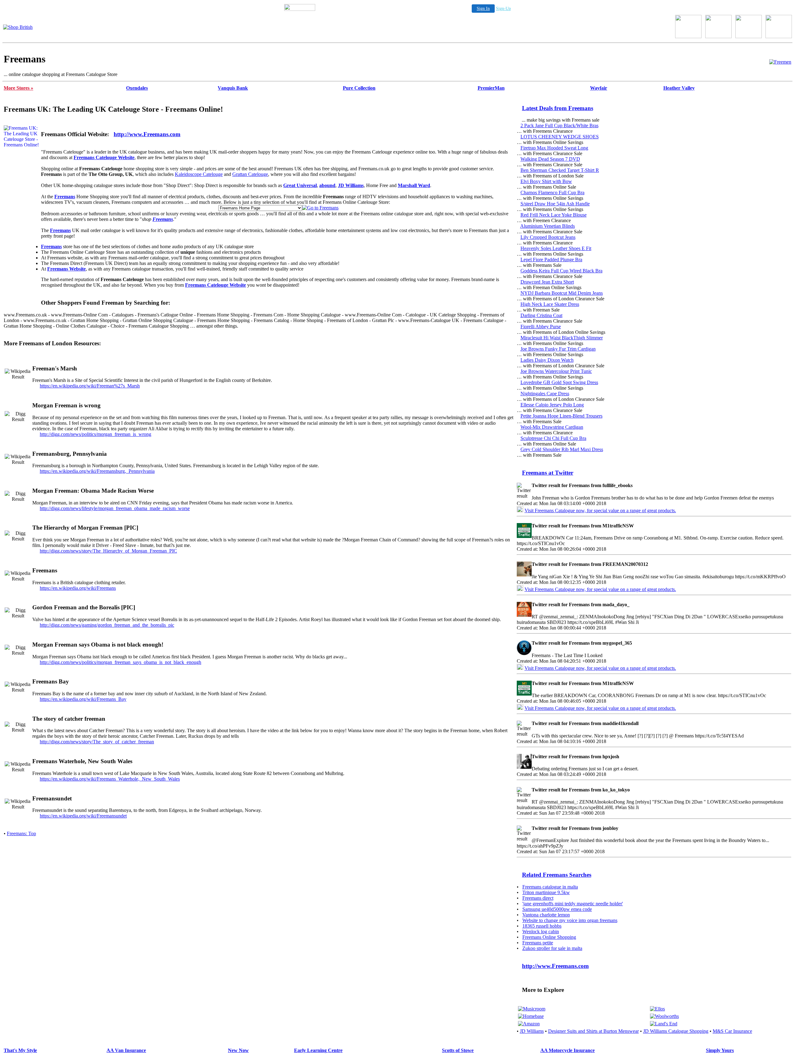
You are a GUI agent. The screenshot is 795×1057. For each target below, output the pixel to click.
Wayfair (598, 88)
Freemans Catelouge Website (104, 157)
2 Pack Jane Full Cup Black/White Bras (559, 125)
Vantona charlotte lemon (546, 914)
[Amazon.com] (529, 1023)
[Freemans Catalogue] (780, 62)
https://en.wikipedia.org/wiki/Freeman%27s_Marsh (90, 385)
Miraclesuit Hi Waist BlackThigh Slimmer (561, 337)
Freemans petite (537, 942)
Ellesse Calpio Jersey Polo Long (552, 404)
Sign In (483, 8)
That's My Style (20, 1050)
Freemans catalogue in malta (550, 886)
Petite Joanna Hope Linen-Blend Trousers (561, 416)
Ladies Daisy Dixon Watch (547, 360)
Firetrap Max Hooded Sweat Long (554, 147)
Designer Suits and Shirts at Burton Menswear (593, 1031)
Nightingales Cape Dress (544, 393)
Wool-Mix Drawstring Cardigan (551, 427)
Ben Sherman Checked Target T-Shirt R (559, 170)
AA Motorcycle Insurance (567, 1050)
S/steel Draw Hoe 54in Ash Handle (555, 203)
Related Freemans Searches (556, 874)
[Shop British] (18, 27)
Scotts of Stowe (458, 1050)
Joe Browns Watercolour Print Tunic (556, 371)
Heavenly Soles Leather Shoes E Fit (555, 248)
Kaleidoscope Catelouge (199, 174)
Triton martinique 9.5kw (546, 892)
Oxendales (137, 88)
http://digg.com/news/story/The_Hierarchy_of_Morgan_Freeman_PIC (108, 550)
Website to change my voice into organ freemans (569, 920)
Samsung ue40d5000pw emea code (557, 909)
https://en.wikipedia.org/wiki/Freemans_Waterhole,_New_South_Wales (110, 779)
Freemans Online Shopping (549, 937)
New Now (238, 1050)
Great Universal (300, 185)
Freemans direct (537, 898)
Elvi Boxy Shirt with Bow (546, 181)
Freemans (64, 196)
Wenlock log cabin (540, 931)
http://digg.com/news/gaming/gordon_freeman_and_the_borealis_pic (107, 625)
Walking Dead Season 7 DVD (550, 159)
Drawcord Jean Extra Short (547, 281)
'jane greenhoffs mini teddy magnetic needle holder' (572, 903)
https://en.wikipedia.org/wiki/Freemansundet (83, 815)
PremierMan (491, 88)
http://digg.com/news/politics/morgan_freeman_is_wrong (95, 434)
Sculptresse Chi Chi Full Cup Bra (553, 438)
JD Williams (351, 185)
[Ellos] (657, 1008)
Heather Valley (679, 88)
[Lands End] (663, 1023)
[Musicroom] (531, 1008)
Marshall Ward (414, 185)
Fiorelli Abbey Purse (540, 326)
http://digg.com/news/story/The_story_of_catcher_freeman (97, 741)
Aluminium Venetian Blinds (547, 226)
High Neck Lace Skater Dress (549, 304)
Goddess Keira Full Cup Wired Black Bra (561, 270)
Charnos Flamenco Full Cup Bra (552, 192)
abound (327, 185)
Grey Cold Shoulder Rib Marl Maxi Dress (561, 449)
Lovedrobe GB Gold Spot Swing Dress (559, 382)
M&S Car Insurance (732, 1031)
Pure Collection (359, 88)
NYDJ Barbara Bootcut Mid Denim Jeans (561, 293)
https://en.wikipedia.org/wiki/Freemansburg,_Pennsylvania (97, 471)
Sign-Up (503, 8)
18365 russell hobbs (541, 926)
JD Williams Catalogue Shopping (675, 1031)
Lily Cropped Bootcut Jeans (547, 237)
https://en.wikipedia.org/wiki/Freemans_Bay (83, 699)
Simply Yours (720, 1050)
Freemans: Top (21, 833)
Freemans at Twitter (547, 472)
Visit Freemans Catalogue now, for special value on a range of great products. (600, 510)
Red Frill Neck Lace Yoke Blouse (553, 214)
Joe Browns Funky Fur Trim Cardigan (558, 349)
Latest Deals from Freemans (557, 108)
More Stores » (18, 88)
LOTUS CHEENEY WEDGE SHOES (559, 136)
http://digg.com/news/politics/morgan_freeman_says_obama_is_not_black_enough (120, 662)
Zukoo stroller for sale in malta (552, 948)
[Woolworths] (664, 1016)
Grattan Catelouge (250, 174)
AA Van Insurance (126, 1050)
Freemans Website (66, 268)
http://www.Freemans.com (147, 134)
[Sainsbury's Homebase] (531, 1016)
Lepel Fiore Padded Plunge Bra (551, 259)
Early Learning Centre (318, 1050)
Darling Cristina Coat (541, 315)
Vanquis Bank (233, 88)
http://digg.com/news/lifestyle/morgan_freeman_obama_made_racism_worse (115, 508)
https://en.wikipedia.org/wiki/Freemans (78, 588)
